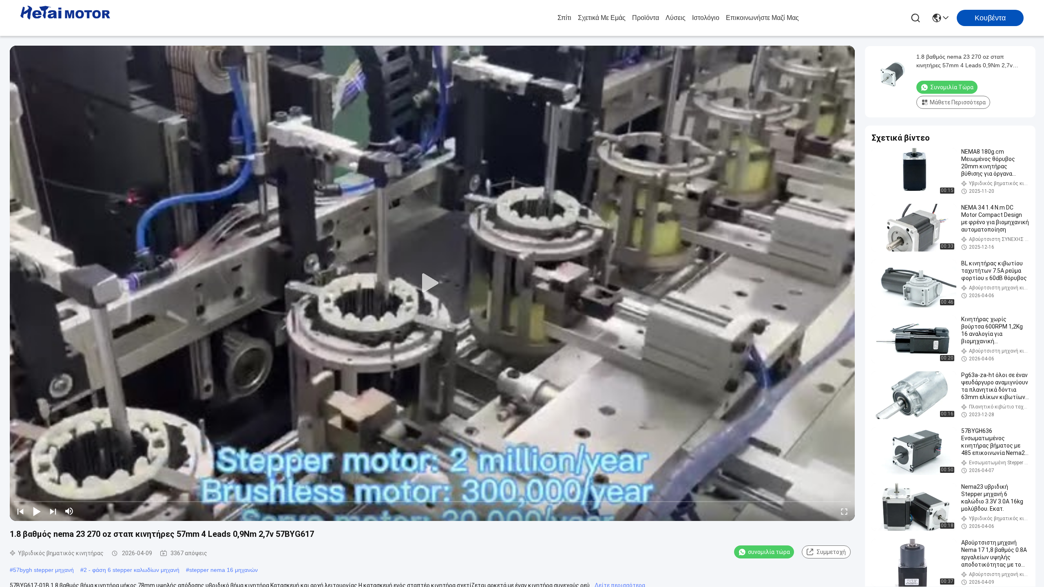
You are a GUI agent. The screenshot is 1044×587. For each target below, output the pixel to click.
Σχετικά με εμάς (602, 17)
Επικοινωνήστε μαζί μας (762, 17)
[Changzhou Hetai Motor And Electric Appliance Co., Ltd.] (65, 18)
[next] (53, 511)
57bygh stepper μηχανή (43, 570)
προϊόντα (645, 17)
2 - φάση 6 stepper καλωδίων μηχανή (131, 570)
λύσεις (676, 17)
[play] (432, 283)
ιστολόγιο (705, 17)
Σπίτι (564, 17)
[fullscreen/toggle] (844, 511)
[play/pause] (37, 511)
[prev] (20, 511)
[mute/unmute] (69, 511)
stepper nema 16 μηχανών (223, 570)
